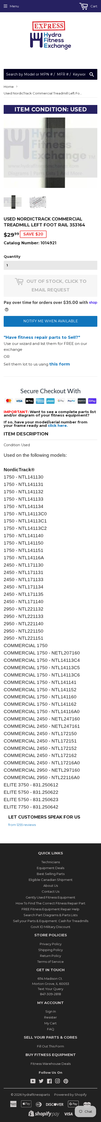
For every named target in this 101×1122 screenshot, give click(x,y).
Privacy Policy (51, 944)
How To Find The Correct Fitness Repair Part (50, 903)
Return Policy (50, 956)
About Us (50, 885)
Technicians (50, 862)
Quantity (12, 256)
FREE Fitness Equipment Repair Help (50, 909)
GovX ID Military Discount (50, 927)
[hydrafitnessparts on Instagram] (57, 1082)
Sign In (50, 1011)
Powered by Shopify (70, 1094)
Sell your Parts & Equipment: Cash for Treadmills (50, 921)
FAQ (50, 1029)
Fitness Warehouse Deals (51, 1064)
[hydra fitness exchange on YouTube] (33, 1082)
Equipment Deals (50, 868)
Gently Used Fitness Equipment (50, 897)
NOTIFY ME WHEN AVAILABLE (50, 321)
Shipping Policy (50, 950)
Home (9, 87)
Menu (14, 6)
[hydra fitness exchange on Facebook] (49, 1082)
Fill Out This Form (50, 1046)
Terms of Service (50, 962)
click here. (58, 425)
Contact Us (50, 891)
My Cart (50, 1023)
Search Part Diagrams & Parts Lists (50, 915)
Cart (93, 6)
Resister (50, 1017)
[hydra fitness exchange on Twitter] (41, 1082)
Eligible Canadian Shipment (51, 880)
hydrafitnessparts (36, 1094)
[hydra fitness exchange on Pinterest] (65, 1082)
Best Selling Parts (50, 874)
